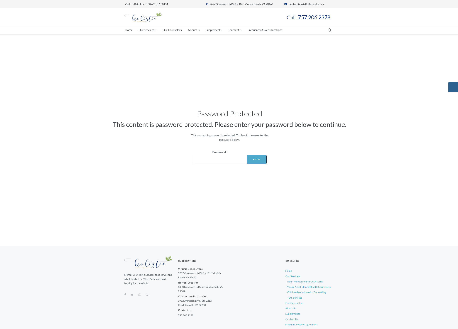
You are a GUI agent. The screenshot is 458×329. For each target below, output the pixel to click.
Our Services (292, 276)
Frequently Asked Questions (301, 324)
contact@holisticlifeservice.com (307, 4)
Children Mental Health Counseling (306, 292)
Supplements (292, 313)
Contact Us (291, 319)
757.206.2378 (185, 315)
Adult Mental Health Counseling (305, 281)
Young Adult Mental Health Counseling (309, 286)
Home (288, 270)
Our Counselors (294, 302)
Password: (219, 152)
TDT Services (294, 297)
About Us (290, 308)
